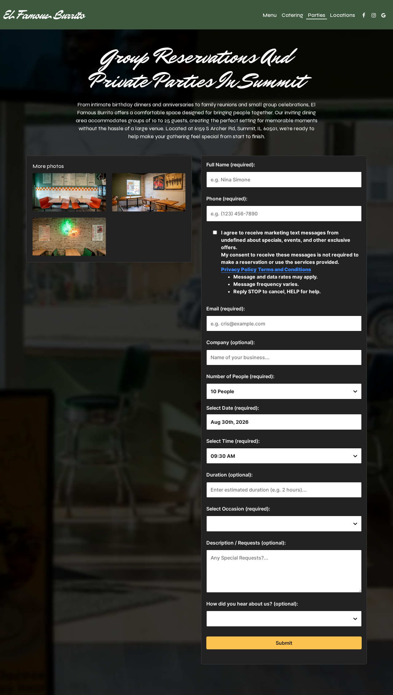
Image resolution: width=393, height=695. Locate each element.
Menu (270, 15)
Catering (292, 15)
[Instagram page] (374, 15)
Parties (316, 15)
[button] (69, 192)
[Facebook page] (364, 15)
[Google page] (383, 15)
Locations (342, 15)
